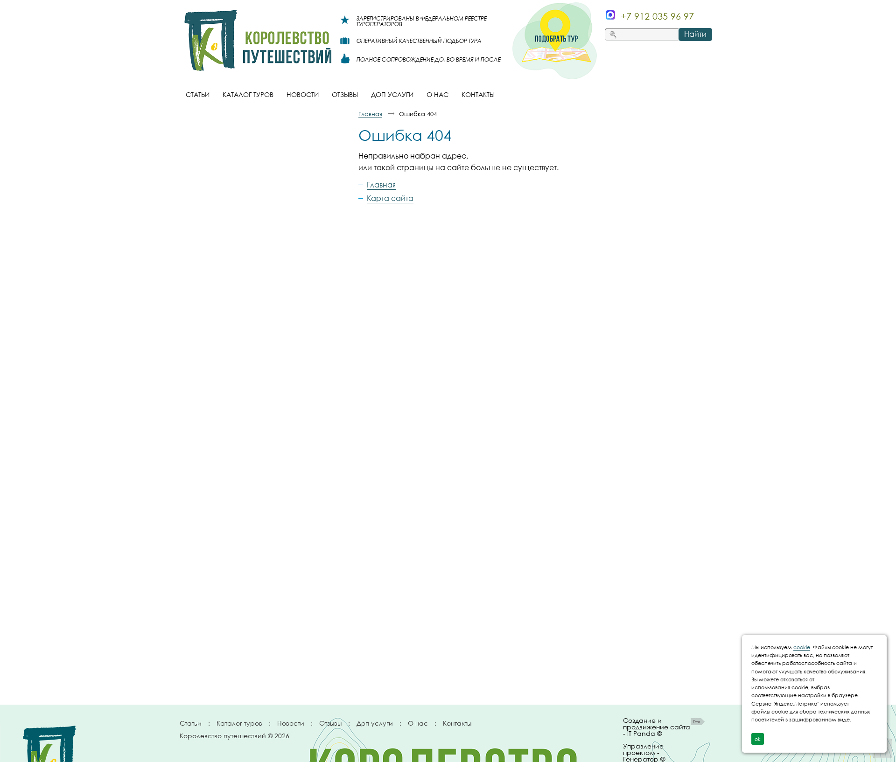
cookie (801, 647)
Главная (370, 114)
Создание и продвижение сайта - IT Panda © (656, 727)
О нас (418, 723)
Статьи (191, 723)
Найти (695, 34)
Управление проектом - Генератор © (644, 751)
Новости (290, 723)
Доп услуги (375, 723)
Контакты (457, 723)
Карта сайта (390, 198)
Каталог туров (239, 723)
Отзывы (330, 723)
